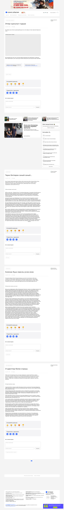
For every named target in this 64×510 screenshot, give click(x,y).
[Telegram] (13, 93)
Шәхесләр (8, 171)
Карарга (55, 507)
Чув (47, 12)
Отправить (37, 107)
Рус (44, 12)
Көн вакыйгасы (9, 365)
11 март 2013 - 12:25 (7, 26)
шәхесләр (8, 354)
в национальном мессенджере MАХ (31, 65)
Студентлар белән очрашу (11, 452)
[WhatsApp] (16, 93)
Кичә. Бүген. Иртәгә (10, 20)
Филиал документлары (28, 475)
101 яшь (7, 257)
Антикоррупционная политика (10, 504)
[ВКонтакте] (7, 93)
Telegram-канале (10, 65)
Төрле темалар (37, 475)
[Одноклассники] (10, 93)
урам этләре (8, 74)
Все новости (51, 166)
